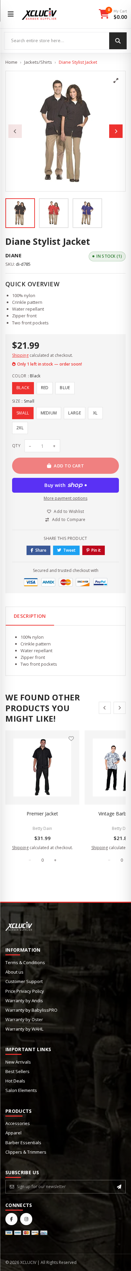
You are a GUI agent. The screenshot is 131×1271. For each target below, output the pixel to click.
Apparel (13, 1133)
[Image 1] (20, 213)
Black (23, 388)
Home (11, 62)
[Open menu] (10, 14)
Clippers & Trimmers (25, 1152)
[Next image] (116, 131)
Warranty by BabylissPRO (31, 1010)
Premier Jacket (42, 813)
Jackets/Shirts (38, 62)
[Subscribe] (119, 1186)
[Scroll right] (120, 708)
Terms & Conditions (25, 962)
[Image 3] (87, 213)
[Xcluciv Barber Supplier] (39, 14)
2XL (20, 428)
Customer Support (24, 981)
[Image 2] (54, 213)
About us (14, 972)
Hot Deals (15, 1081)
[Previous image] (15, 131)
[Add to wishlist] (71, 738)
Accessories (17, 1123)
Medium (49, 413)
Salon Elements (21, 1090)
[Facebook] (11, 1219)
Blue (65, 388)
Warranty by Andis (24, 1001)
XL (95, 413)
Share (40, 550)
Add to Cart (69, 466)
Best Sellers (17, 1071)
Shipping (20, 355)
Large (74, 413)
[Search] (118, 40)
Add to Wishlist (69, 511)
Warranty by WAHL (24, 1029)
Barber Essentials (23, 1142)
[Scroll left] (105, 708)
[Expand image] (116, 80)
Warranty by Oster (24, 1019)
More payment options (65, 498)
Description (30, 616)
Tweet (69, 550)
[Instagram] (26, 1219)
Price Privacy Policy (24, 991)
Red (45, 388)
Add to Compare (69, 519)
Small (22, 413)
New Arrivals (18, 1062)
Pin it (96, 550)
